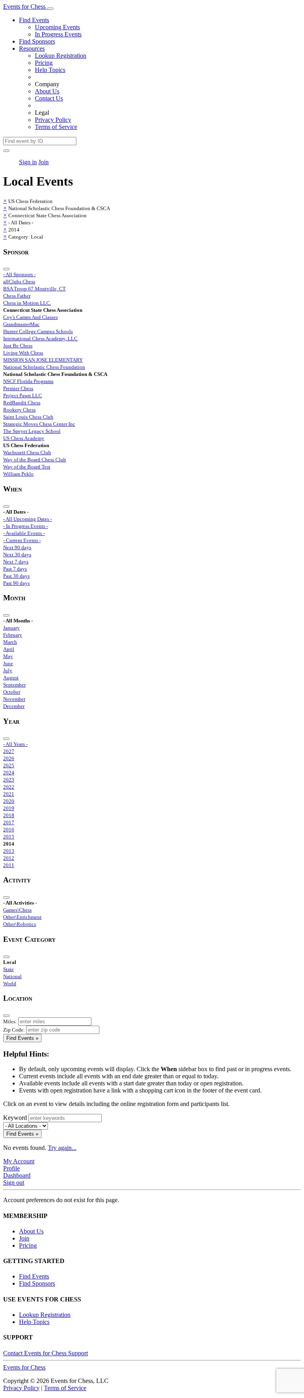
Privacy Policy (53, 119)
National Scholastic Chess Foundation (44, 367)
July (7, 670)
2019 (8, 808)
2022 (8, 787)
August (11, 678)
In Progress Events (58, 34)
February (12, 635)
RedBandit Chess (21, 403)
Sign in (28, 162)
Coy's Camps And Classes (30, 317)
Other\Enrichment (22, 917)
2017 (8, 822)
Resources (32, 48)
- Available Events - (24, 533)
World (9, 983)
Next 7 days (15, 562)
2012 (8, 858)
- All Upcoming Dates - (27, 519)
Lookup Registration (60, 55)
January (11, 628)
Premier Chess (18, 388)
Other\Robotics (19, 924)
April (8, 649)
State (8, 969)
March (10, 642)
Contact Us (49, 98)
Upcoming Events (57, 27)
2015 (8, 837)
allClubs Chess (19, 282)
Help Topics (50, 69)
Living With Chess (23, 353)
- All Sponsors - (19, 274)
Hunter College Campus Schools (38, 331)
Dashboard (16, 1175)
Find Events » (22, 1038)
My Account (18, 1161)
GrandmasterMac (21, 324)
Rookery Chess (19, 410)
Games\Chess (17, 910)
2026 (8, 758)
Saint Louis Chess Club (28, 417)
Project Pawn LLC (22, 395)
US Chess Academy (23, 438)
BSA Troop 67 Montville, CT (34, 289)
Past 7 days (15, 569)
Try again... (62, 1147)
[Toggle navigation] (50, 9)
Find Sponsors (37, 41)
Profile (11, 1168)
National (12, 976)
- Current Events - (22, 540)
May (8, 656)
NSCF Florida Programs (28, 381)
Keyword (15, 1117)
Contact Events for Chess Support (45, 1353)
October (11, 692)
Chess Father (16, 296)
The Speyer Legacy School (32, 431)
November (14, 699)
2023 (8, 780)
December (14, 706)
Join (43, 162)
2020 (8, 801)
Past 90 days (16, 583)
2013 (8, 851)
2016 (8, 830)
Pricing (44, 62)
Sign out (13, 1182)
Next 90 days (17, 547)
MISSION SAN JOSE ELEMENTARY (43, 360)
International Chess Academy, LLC (40, 338)
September (14, 685)
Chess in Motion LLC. (27, 303)
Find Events (34, 20)
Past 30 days (16, 576)
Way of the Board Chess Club (34, 460)
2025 (8, 765)
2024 (8, 773)
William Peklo (18, 474)
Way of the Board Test (26, 467)
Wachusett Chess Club (27, 452)
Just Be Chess (17, 346)
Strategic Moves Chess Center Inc (39, 424)
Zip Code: (14, 1030)
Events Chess (24, 1367)
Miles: (10, 1021)
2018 (8, 815)
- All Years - (15, 744)
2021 (8, 794)
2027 (8, 751)
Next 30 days (17, 555)
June (8, 663)
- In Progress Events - (25, 526)
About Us (47, 91)
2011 (8, 865)
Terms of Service (56, 126)
